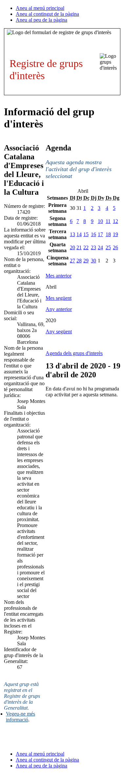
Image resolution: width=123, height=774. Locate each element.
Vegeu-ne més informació (20, 716)
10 (100, 221)
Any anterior (59, 309)
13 (72, 234)
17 (100, 234)
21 (79, 247)
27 (72, 260)
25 (108, 247)
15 (86, 234)
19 (115, 234)
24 (100, 247)
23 (93, 247)
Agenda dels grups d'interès (74, 353)
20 (72, 247)
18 (108, 234)
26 (115, 247)
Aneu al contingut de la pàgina (47, 14)
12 (115, 221)
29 (86, 260)
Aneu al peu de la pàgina (41, 20)
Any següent (59, 331)
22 (86, 247)
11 (108, 221)
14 (79, 234)
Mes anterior (59, 275)
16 (93, 234)
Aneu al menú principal (40, 8)
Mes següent (59, 298)
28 (79, 260)
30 (93, 260)
